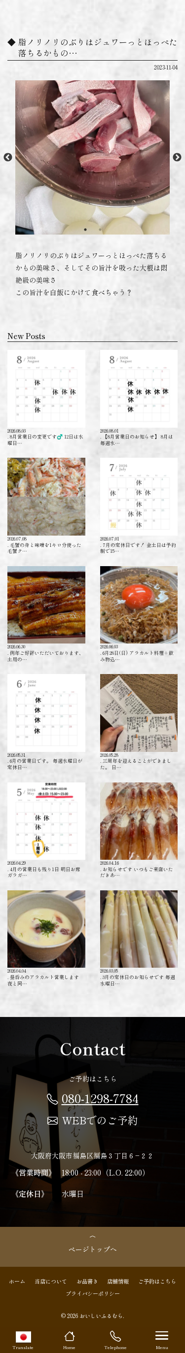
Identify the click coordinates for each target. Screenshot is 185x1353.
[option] (92, 157)
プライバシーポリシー (93, 1293)
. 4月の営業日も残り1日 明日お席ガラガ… (43, 869)
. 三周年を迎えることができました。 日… (136, 760)
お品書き (87, 1281)
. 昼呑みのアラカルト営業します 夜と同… (43, 976)
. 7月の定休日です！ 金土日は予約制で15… (138, 544)
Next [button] (177, 158)
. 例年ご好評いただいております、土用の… (45, 652)
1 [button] (85, 230)
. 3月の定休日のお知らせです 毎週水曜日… (137, 976)
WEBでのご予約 (100, 1120)
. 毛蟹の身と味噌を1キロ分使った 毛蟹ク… (44, 544)
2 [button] (100, 230)
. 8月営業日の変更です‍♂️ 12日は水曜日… (45, 436)
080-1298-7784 (100, 1098)
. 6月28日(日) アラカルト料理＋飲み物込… (137, 652)
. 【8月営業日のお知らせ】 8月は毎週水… (136, 436)
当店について (51, 1281)
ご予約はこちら (157, 1281)
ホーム (17, 1281)
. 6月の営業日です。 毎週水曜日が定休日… (44, 760)
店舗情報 (118, 1281)
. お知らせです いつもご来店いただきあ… (136, 869)
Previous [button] (8, 158)
